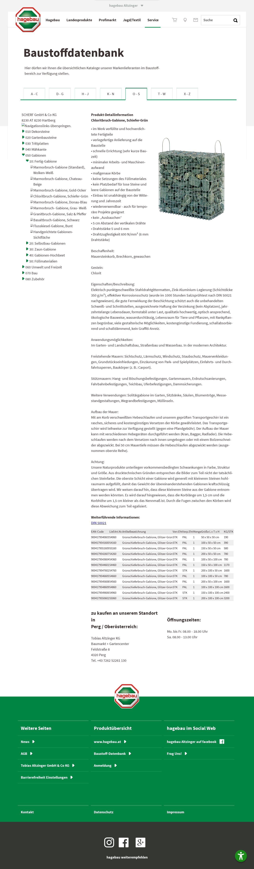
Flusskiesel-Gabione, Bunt (53, 226)
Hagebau (53, 20)
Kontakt (27, 812)
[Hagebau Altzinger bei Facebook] (125, 846)
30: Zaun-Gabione (42, 249)
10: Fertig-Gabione (43, 161)
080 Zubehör (34, 279)
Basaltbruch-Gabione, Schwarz (56, 220)
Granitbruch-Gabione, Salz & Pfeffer (59, 214)
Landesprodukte (79, 20)
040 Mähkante (35, 149)
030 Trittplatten (37, 143)
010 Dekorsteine (37, 131)
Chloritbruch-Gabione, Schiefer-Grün (60, 196)
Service (153, 20)
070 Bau (31, 273)
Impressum (175, 812)
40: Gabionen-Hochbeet (47, 255)
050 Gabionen (35, 155)
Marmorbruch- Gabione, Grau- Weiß (59, 208)
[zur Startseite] (126, 696)
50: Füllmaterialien (43, 261)
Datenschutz (103, 812)
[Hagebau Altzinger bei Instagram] (110, 846)
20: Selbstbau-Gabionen (47, 243)
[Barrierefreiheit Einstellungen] (241, 856)
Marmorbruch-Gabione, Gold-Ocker (59, 190)
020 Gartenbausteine (41, 137)
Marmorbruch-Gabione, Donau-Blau (60, 202)
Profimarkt (107, 20)
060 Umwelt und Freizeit (43, 267)
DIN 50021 (98, 523)
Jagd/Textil (132, 20)
